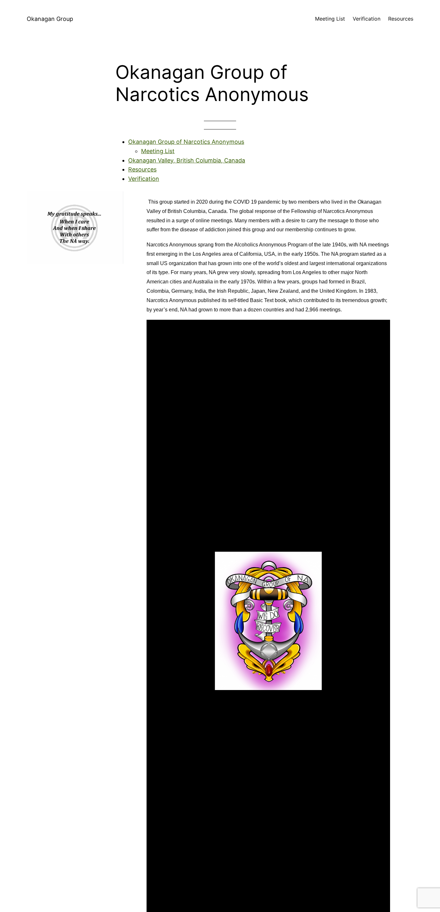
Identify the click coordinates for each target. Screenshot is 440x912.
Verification (143, 178)
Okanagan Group (50, 18)
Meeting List (158, 151)
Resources (142, 169)
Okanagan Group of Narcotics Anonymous (186, 141)
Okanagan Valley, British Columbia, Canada (186, 160)
